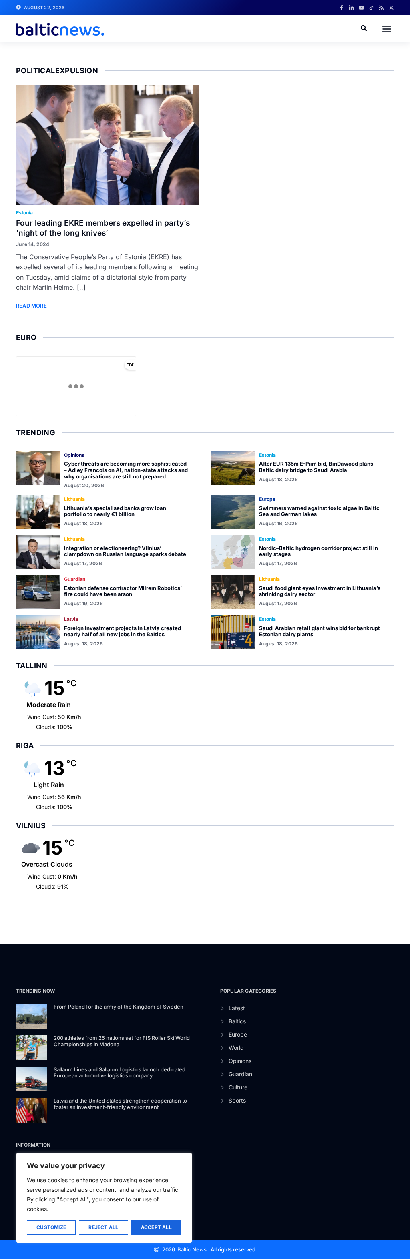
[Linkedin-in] (351, 7)
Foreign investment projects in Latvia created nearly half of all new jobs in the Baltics (122, 631)
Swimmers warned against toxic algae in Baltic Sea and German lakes (319, 511)
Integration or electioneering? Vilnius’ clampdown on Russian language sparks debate (125, 551)
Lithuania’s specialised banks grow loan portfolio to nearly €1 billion (115, 511)
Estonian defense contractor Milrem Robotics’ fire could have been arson (123, 591)
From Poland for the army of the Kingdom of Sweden (118, 1006)
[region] (104, 1198)
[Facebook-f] (341, 7)
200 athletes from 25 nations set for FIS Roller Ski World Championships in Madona (122, 1041)
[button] (387, 29)
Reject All (103, 1227)
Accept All (156, 1227)
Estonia (24, 213)
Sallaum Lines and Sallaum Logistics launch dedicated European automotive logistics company (119, 1072)
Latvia (71, 619)
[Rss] (381, 7)
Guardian (74, 579)
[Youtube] (361, 7)
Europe (267, 499)
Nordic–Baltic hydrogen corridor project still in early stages (318, 551)
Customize (51, 1227)
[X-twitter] (391, 7)
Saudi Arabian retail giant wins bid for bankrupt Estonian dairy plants (319, 631)
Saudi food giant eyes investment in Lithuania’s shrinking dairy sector (319, 591)
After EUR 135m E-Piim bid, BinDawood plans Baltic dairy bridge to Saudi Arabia (316, 466)
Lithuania (74, 499)
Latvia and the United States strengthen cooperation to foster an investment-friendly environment (120, 1103)
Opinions (74, 455)
